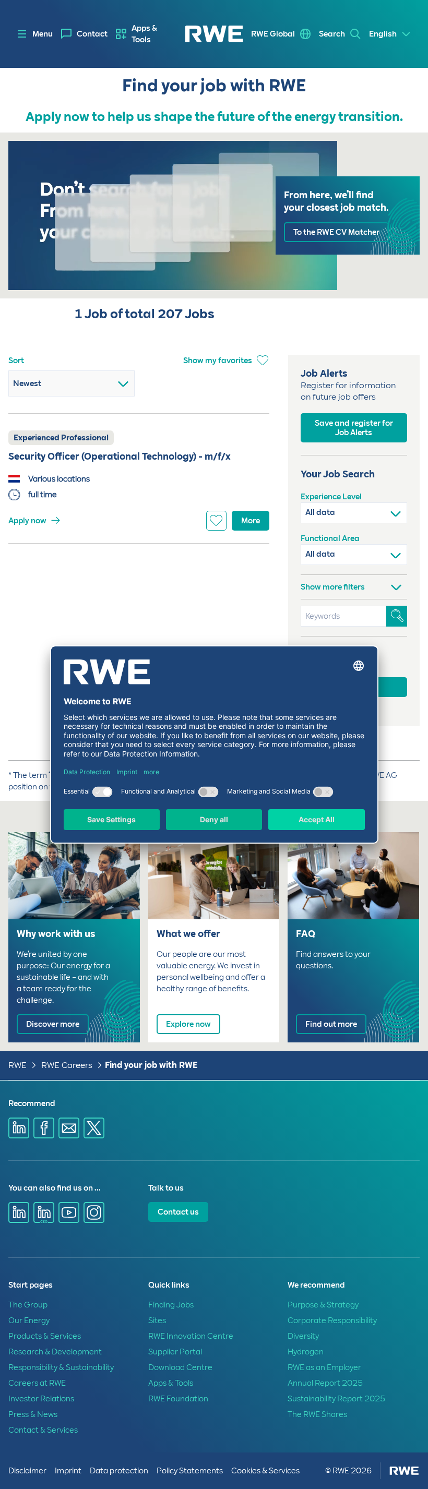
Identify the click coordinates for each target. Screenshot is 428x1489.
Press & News (32, 1414)
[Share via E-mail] (68, 1128)
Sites (157, 1320)
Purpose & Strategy (323, 1305)
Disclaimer (27, 1470)
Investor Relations (41, 1398)
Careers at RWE (37, 1383)
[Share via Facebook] (43, 1128)
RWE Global (273, 34)
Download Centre (180, 1367)
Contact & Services (43, 1430)
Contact (92, 34)
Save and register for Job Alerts (354, 427)
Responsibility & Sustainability (61, 1367)
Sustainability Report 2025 (336, 1398)
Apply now (27, 520)
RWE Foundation (178, 1398)
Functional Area (330, 538)
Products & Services (44, 1336)
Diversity (303, 1336)
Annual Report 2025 (325, 1383)
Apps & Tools (144, 33)
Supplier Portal (175, 1351)
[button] (354, 583)
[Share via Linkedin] (18, 1128)
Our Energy (29, 1320)
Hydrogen (306, 1351)
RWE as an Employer (324, 1367)
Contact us (178, 1212)
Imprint (68, 1470)
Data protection (119, 1470)
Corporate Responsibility (332, 1320)
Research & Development (55, 1351)
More (250, 520)
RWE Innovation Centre (190, 1336)
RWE (17, 1065)
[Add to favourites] (216, 521)
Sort (16, 360)
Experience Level (331, 496)
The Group (27, 1305)
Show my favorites (217, 360)
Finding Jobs (171, 1305)
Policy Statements (190, 1470)
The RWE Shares (317, 1414)
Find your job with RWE (151, 1065)
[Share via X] (94, 1128)
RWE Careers (66, 1065)
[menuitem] (84, 34)
